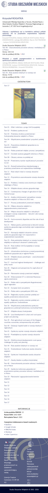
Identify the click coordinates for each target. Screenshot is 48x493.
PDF (23, 54)
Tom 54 (6, 392)
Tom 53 (6, 389)
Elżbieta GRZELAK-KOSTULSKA (28, 38)
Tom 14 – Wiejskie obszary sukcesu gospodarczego (21, 188)
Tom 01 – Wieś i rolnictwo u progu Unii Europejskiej (22, 127)
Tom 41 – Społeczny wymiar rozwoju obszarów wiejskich (23, 331)
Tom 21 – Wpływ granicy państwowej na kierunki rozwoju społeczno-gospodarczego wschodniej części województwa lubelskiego (24, 227)
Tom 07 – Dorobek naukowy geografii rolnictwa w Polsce (23, 154)
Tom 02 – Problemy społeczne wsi (15, 131)
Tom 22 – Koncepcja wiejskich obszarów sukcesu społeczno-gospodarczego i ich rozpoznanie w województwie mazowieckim (21, 235)
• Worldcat (8, 432)
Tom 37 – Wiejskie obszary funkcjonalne (18, 311)
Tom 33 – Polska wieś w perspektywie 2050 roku (21, 291)
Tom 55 (6, 396)
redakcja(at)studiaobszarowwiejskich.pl (32, 469)
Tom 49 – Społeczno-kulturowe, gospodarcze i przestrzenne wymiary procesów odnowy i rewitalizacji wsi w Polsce (24, 371)
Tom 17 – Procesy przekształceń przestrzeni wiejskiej (22, 203)
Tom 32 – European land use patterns (17, 288)
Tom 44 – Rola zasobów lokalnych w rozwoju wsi (21, 346)
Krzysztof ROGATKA (9, 38)
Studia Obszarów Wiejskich (18, 489)
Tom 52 (6, 386)
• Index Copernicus (10, 434)
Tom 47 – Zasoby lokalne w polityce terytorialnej (20, 360)
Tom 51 (6, 382)
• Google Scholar (10, 427)
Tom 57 (6, 86)
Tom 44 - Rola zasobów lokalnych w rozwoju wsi (19, 73)
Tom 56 (6, 399)
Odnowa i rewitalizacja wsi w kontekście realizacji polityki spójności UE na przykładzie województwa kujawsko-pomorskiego (24, 33)
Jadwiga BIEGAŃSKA (21, 40)
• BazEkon (7, 425)
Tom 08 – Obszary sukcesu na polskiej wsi (18, 157)
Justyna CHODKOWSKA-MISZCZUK (16, 42)
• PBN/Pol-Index (10, 429)
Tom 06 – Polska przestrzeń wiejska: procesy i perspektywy (24, 150)
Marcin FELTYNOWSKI (38, 40)
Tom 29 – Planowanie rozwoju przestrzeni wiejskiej (21, 273)
